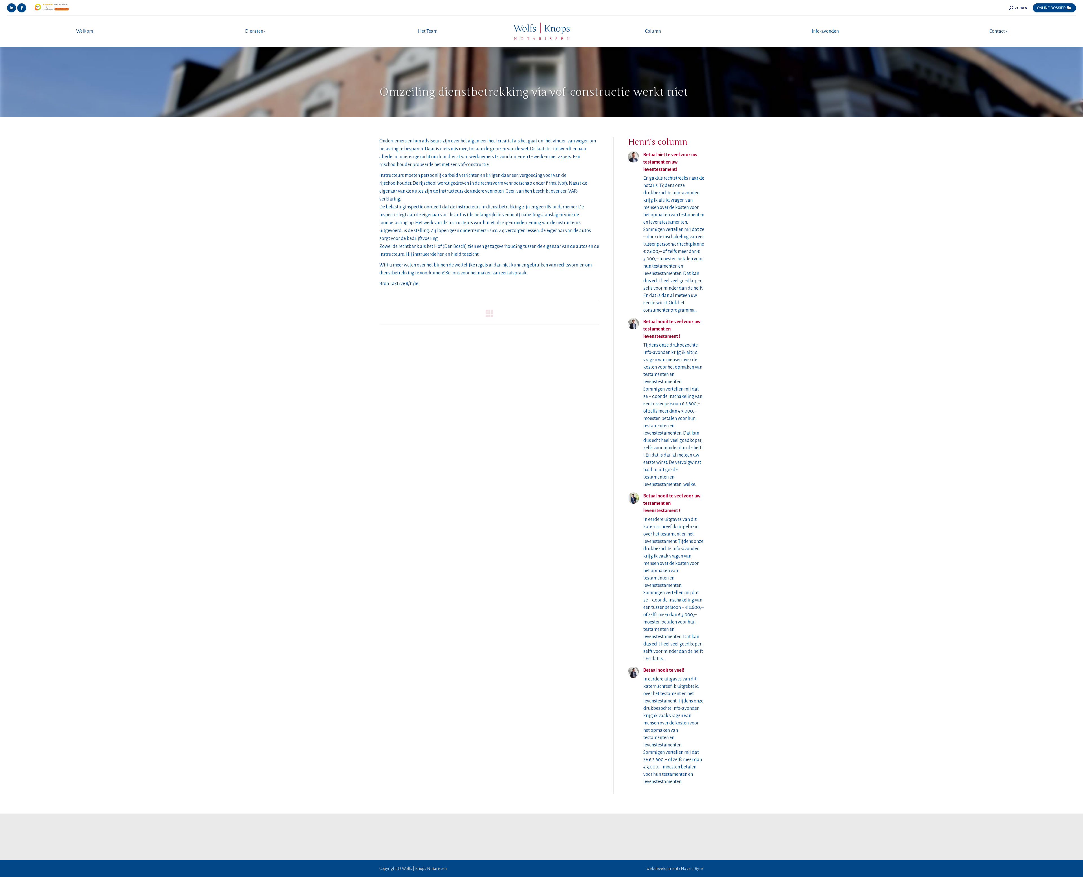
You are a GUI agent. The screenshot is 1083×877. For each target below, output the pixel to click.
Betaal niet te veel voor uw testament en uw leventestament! (670, 162)
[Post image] (633, 156)
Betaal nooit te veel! (663, 670)
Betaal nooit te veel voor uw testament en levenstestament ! (672, 329)
